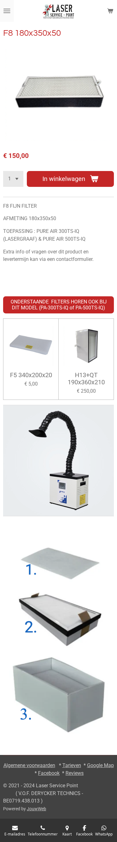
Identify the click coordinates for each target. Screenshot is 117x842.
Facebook (49, 773)
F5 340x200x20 (31, 375)
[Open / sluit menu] (7, 11)
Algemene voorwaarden (29, 765)
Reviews (75, 773)
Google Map (100, 765)
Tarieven (71, 765)
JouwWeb (36, 808)
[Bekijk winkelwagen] (110, 11)
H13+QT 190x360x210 (86, 379)
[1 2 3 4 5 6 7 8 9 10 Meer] (13, 179)
